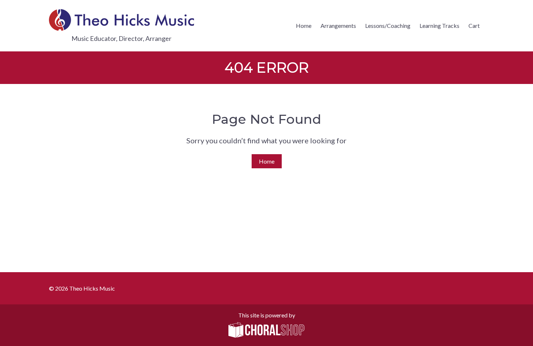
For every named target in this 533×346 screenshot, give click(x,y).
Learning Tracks (439, 25)
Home (303, 25)
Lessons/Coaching (387, 25)
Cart (474, 25)
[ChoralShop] (266, 330)
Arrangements (338, 25)
